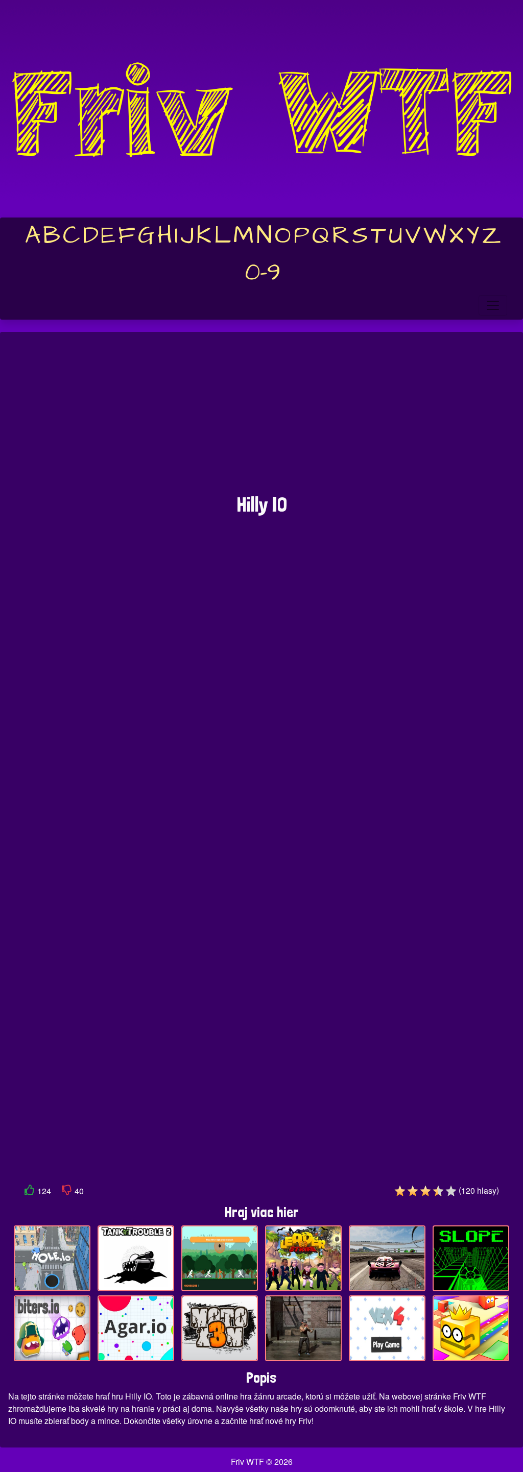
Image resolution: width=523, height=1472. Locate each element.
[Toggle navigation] (493, 305)
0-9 (263, 272)
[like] (29, 1192)
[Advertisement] (261, 418)
